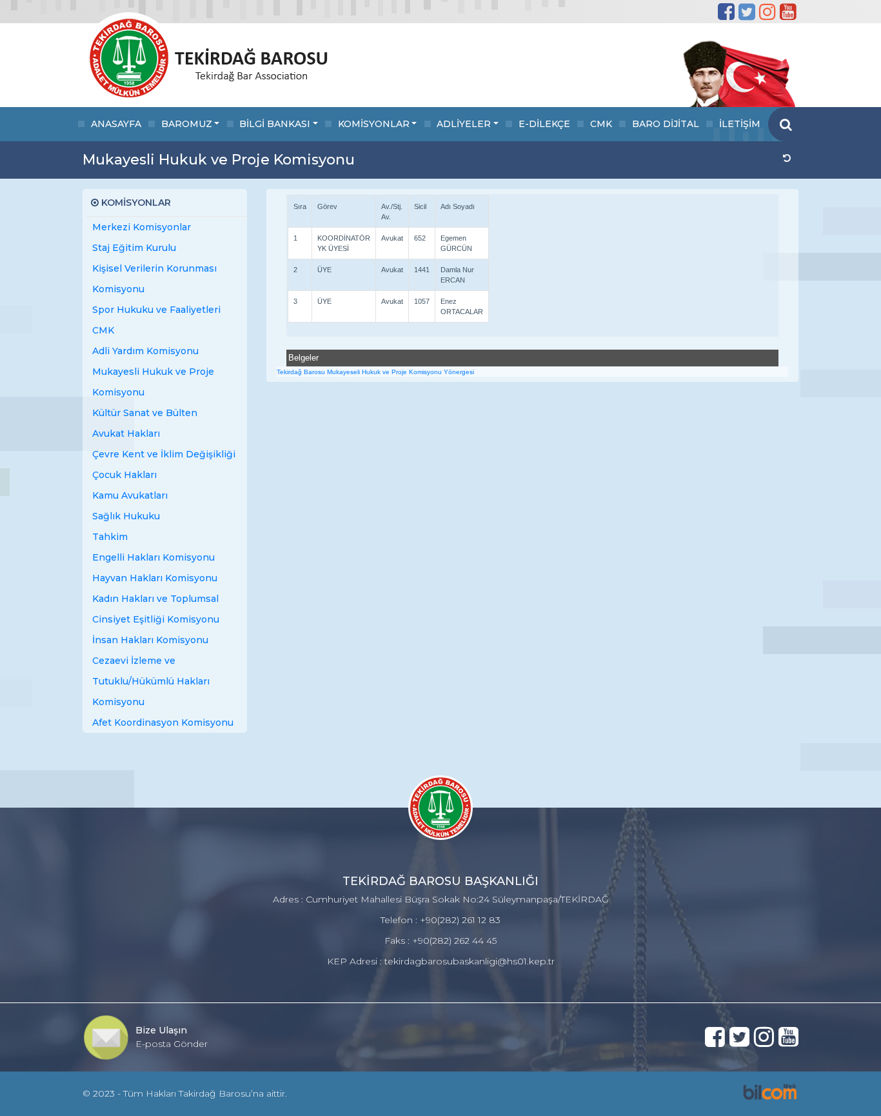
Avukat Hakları (126, 433)
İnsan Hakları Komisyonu (150, 640)
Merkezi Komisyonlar (141, 227)
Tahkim (110, 537)
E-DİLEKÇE (544, 124)
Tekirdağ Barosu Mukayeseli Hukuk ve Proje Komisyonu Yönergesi (375, 371)
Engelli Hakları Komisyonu (153, 557)
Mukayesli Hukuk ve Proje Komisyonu (153, 382)
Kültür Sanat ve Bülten (144, 413)
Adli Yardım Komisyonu (145, 351)
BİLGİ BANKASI (274, 124)
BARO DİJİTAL (665, 124)
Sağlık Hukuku (126, 516)
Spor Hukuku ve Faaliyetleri (156, 309)
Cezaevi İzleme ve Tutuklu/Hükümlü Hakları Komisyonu (151, 681)
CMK (601, 124)
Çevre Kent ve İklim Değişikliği (163, 454)
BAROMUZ (186, 124)
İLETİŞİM (739, 124)
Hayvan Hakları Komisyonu (154, 578)
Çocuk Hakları (124, 475)
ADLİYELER (464, 124)
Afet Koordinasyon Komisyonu (162, 722)
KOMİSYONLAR (374, 124)
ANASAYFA (116, 124)
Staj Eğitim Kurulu (134, 248)
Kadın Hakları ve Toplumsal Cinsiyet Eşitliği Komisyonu (155, 609)
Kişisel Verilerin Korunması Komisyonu (154, 279)
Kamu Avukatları (130, 495)
